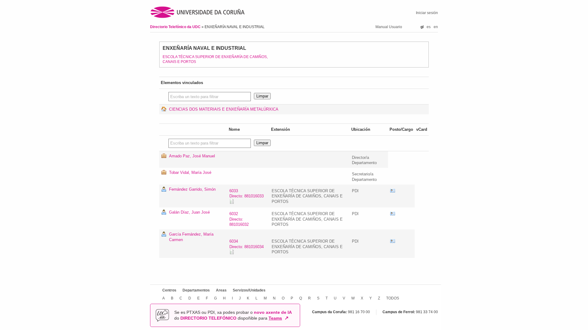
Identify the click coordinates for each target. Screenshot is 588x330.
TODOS (392, 298)
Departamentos (196, 290)
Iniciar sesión (427, 13)
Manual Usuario (388, 27)
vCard (392, 191)
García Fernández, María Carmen (191, 237)
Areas (221, 290)
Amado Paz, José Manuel (192, 156)
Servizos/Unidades (249, 290)
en (436, 27)
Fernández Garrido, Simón (192, 189)
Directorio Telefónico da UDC (176, 27)
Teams (275, 318)
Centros (169, 290)
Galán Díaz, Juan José (189, 212)
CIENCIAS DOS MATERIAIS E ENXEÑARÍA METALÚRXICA (223, 109)
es (429, 27)
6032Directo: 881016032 (239, 219)
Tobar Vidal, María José (190, 172)
